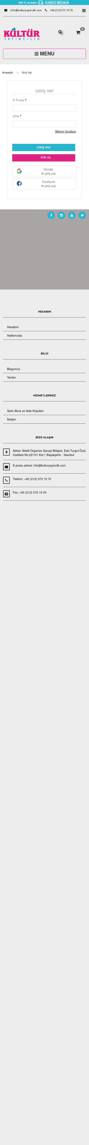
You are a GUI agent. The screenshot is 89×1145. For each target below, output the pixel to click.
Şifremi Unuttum (65, 131)
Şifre (17, 116)
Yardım (11, 377)
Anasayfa (7, 72)
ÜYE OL (46, 157)
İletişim (11, 419)
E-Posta (19, 100)
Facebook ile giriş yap (48, 184)
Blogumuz (13, 369)
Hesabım (13, 327)
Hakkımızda (14, 335)
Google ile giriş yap (48, 171)
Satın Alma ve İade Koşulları (25, 411)
